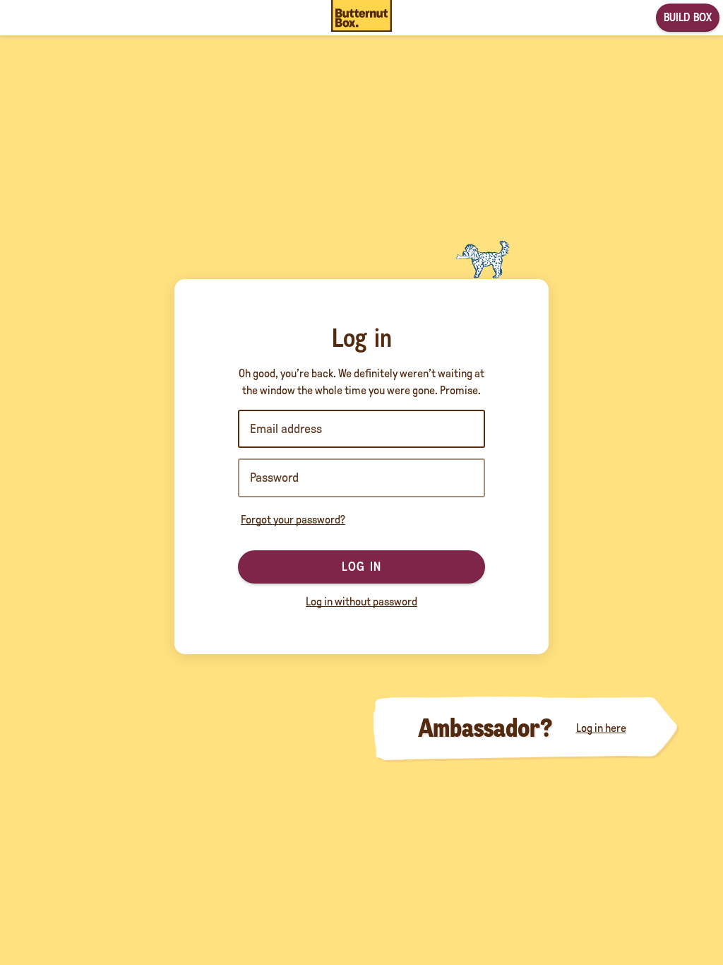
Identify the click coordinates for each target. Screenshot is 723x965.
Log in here (601, 728)
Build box (688, 17)
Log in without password (361, 602)
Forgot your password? (293, 520)
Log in (361, 566)
